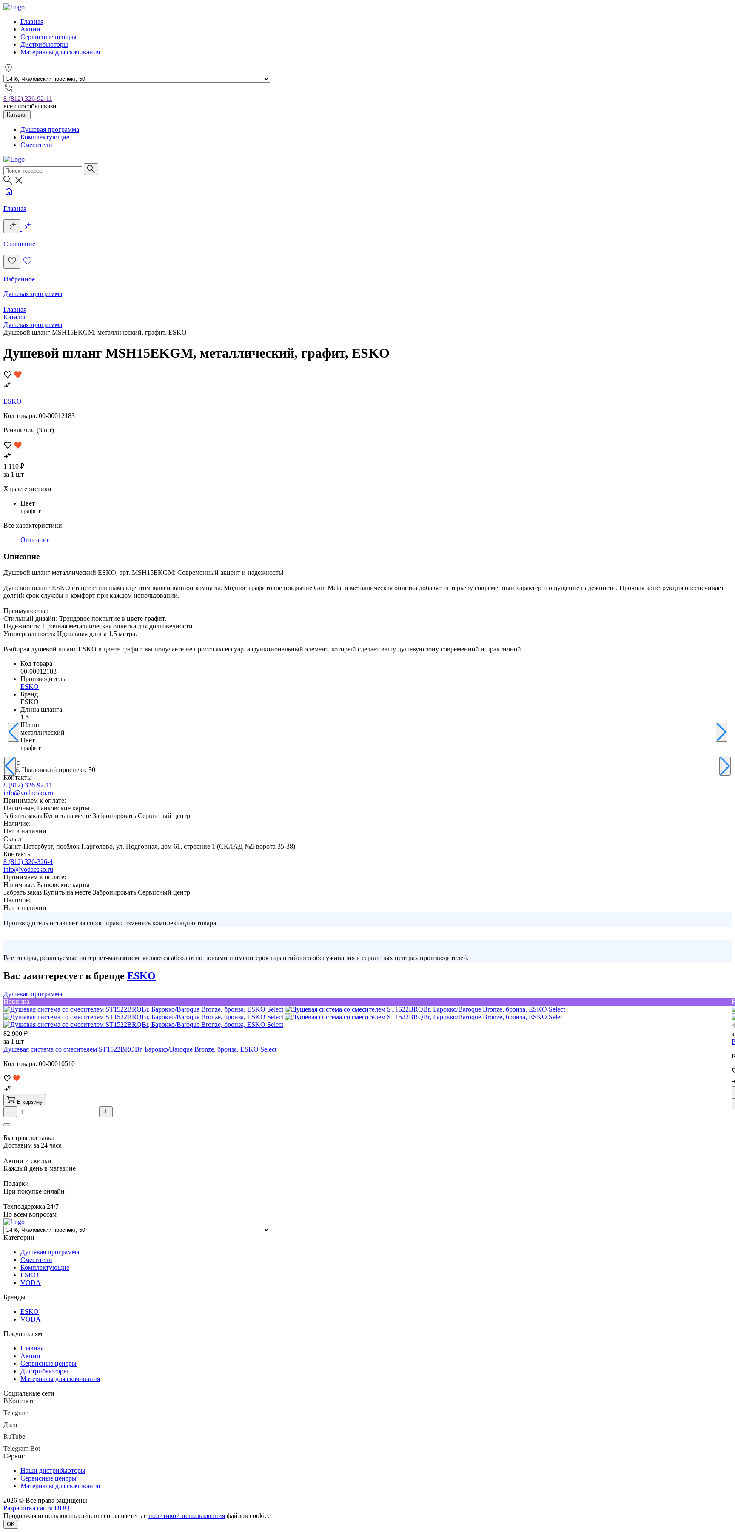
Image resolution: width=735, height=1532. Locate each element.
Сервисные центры (48, 36)
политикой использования (186, 1515)
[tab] (35, 539)
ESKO (12, 401)
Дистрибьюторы (44, 44)
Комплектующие (44, 137)
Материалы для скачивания (60, 52)
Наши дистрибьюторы (52, 1470)
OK (11, 1524)
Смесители (36, 144)
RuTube (14, 1436)
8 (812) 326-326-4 (28, 861)
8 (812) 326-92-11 (27, 98)
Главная (31, 21)
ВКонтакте (19, 1400)
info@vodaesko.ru (28, 792)
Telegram (15, 1412)
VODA (30, 1282)
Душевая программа (49, 129)
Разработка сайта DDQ (36, 1508)
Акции (30, 29)
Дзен (10, 1424)
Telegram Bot (21, 1448)
